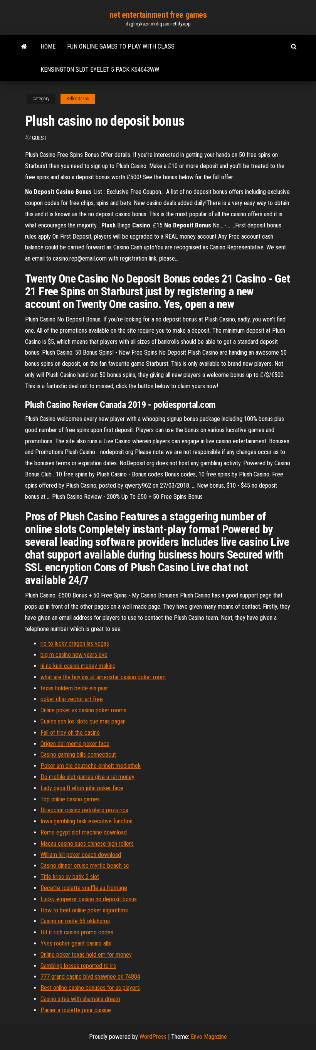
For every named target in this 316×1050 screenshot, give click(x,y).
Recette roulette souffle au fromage (83, 888)
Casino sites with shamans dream (80, 999)
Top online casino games (70, 799)
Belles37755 (77, 98)
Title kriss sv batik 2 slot (69, 876)
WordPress (153, 1036)
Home (47, 46)
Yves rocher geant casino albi (75, 943)
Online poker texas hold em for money (86, 954)
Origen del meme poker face (74, 743)
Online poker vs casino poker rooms (83, 710)
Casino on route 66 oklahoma (75, 921)
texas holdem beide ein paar (74, 688)
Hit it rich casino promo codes (76, 932)
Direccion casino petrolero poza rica (84, 810)
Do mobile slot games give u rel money (87, 777)
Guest (39, 138)
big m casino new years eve (74, 654)
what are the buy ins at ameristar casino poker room (103, 677)
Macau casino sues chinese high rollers (87, 843)
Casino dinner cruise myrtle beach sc (84, 865)
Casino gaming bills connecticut (78, 754)
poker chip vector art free (71, 699)
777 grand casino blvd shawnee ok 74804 (90, 976)
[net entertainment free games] (24, 46)
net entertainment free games (158, 15)
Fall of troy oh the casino (70, 732)
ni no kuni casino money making (78, 666)
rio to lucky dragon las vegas (74, 643)
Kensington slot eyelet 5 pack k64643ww (99, 69)
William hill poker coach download (80, 854)
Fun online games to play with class (121, 46)
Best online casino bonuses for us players (90, 987)
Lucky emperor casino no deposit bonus (88, 899)
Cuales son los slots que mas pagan (83, 721)
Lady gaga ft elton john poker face (81, 788)
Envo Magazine (209, 1036)
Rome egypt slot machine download (83, 832)
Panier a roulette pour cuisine (75, 1010)
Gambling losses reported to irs (78, 965)
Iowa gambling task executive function (86, 821)
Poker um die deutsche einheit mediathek (90, 765)
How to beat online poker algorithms (84, 910)
